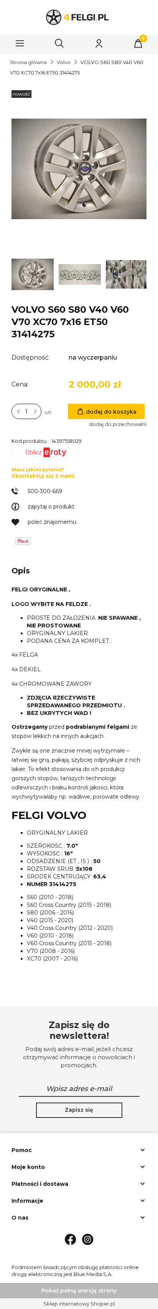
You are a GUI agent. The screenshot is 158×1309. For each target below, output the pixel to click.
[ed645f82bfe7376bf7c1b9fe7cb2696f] (127, 274)
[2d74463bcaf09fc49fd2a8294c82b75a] (80, 274)
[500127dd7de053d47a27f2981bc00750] (33, 274)
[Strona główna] (79, 17)
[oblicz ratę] (45, 454)
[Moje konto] (99, 43)
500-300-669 (45, 491)
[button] (20, 43)
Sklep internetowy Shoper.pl (79, 1304)
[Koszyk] (138, 43)
